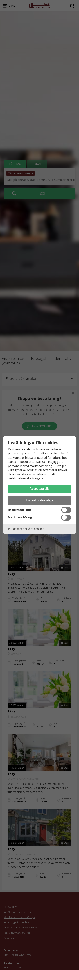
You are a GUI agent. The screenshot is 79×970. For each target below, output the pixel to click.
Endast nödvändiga (39, 500)
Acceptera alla (39, 488)
